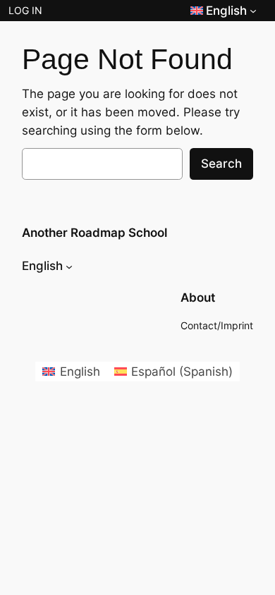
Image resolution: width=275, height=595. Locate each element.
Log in (25, 10)
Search (221, 164)
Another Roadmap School (94, 233)
